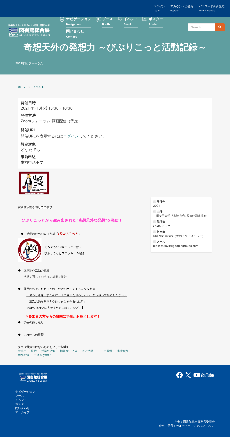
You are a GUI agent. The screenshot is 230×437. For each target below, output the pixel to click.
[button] (34, 182)
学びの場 (23, 355)
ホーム (22, 87)
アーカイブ (22, 412)
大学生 (22, 351)
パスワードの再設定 (212, 8)
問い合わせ (75, 33)
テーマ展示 (105, 351)
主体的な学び (42, 355)
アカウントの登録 (181, 8)
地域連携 (122, 351)
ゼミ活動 (87, 351)
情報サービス (68, 351)
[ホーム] (30, 31)
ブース (107, 21)
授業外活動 (48, 351)
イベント (131, 21)
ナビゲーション (78, 21)
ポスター (156, 21)
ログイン (159, 8)
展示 (34, 351)
